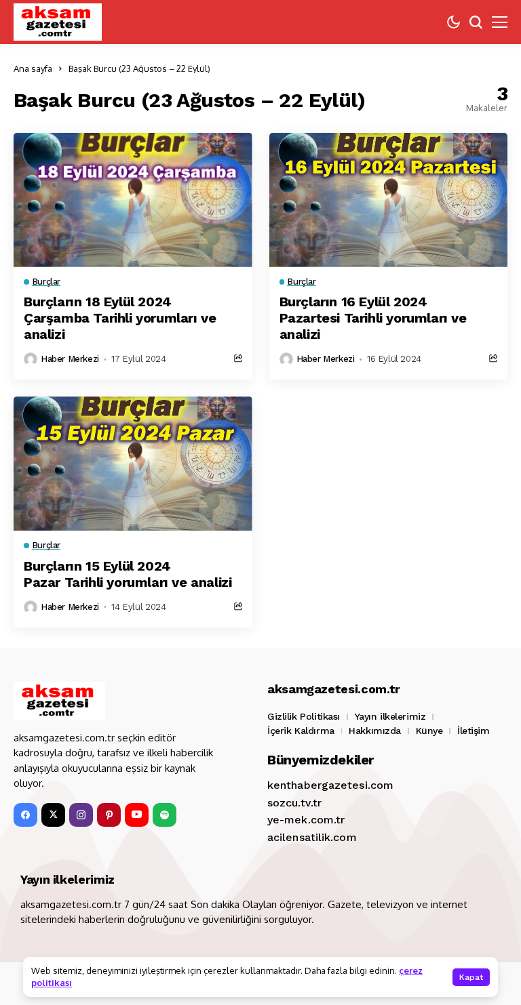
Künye (429, 730)
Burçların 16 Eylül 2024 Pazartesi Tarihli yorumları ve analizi (373, 317)
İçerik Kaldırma (300, 730)
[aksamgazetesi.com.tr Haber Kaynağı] (58, 22)
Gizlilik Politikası (303, 716)
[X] (53, 815)
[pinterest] (109, 815)
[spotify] (164, 815)
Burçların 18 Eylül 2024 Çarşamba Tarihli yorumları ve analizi (120, 317)
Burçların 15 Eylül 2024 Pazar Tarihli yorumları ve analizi (127, 574)
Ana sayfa (33, 68)
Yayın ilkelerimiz (390, 716)
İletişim (473, 730)
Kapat (471, 977)
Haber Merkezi (70, 359)
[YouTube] (137, 815)
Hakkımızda (375, 730)
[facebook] (25, 815)
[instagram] (81, 815)
